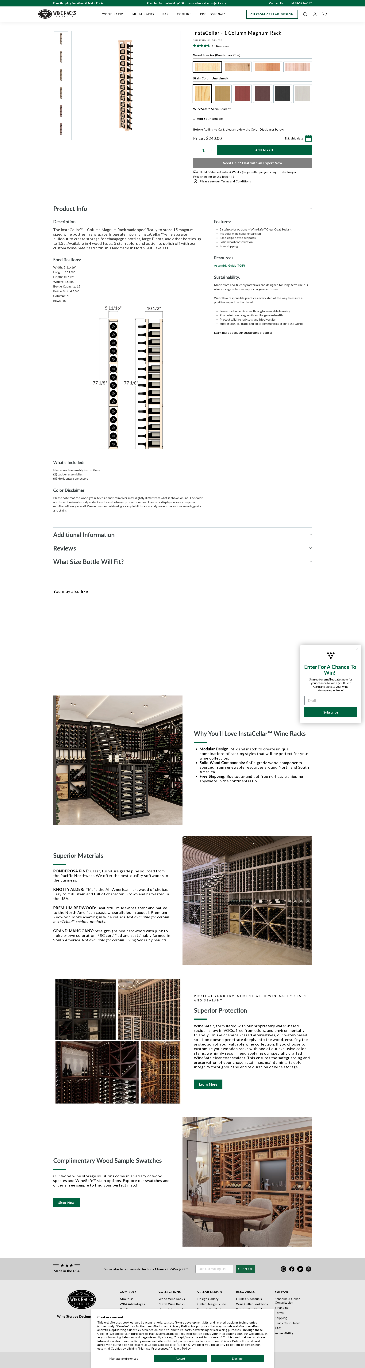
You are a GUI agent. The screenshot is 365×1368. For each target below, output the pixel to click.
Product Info (70, 208)
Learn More (208, 1084)
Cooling (184, 14)
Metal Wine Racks (172, 1304)
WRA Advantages (132, 1304)
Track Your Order (287, 1323)
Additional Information (84, 534)
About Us (126, 1299)
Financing (282, 1307)
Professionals (213, 14)
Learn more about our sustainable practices (243, 332)
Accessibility (284, 1333)
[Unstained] (55, 643)
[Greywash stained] (87, 643)
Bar (166, 14)
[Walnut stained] (74, 643)
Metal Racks (143, 14)
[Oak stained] (62, 643)
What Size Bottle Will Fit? (88, 561)
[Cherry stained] (68, 643)
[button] (305, 14)
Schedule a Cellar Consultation (287, 1300)
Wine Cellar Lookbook (252, 1304)
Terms (279, 1312)
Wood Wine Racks (172, 1299)
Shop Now (66, 1202)
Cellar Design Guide (211, 1304)
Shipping (281, 1318)
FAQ (278, 1328)
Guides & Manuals (249, 1299)
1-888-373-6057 (301, 3)
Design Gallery (208, 1299)
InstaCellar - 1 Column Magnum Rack (61, 660)
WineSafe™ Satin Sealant (212, 109)
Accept (180, 1358)
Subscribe (111, 1269)
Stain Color (210, 78)
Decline (237, 1358)
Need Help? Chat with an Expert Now (252, 163)
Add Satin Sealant (210, 118)
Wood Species (216, 55)
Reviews (64, 548)
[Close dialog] (357, 649)
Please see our (225, 181)
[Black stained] (81, 643)
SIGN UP (245, 1269)
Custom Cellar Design (272, 14)
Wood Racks (113, 14)
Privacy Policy (181, 1348)
